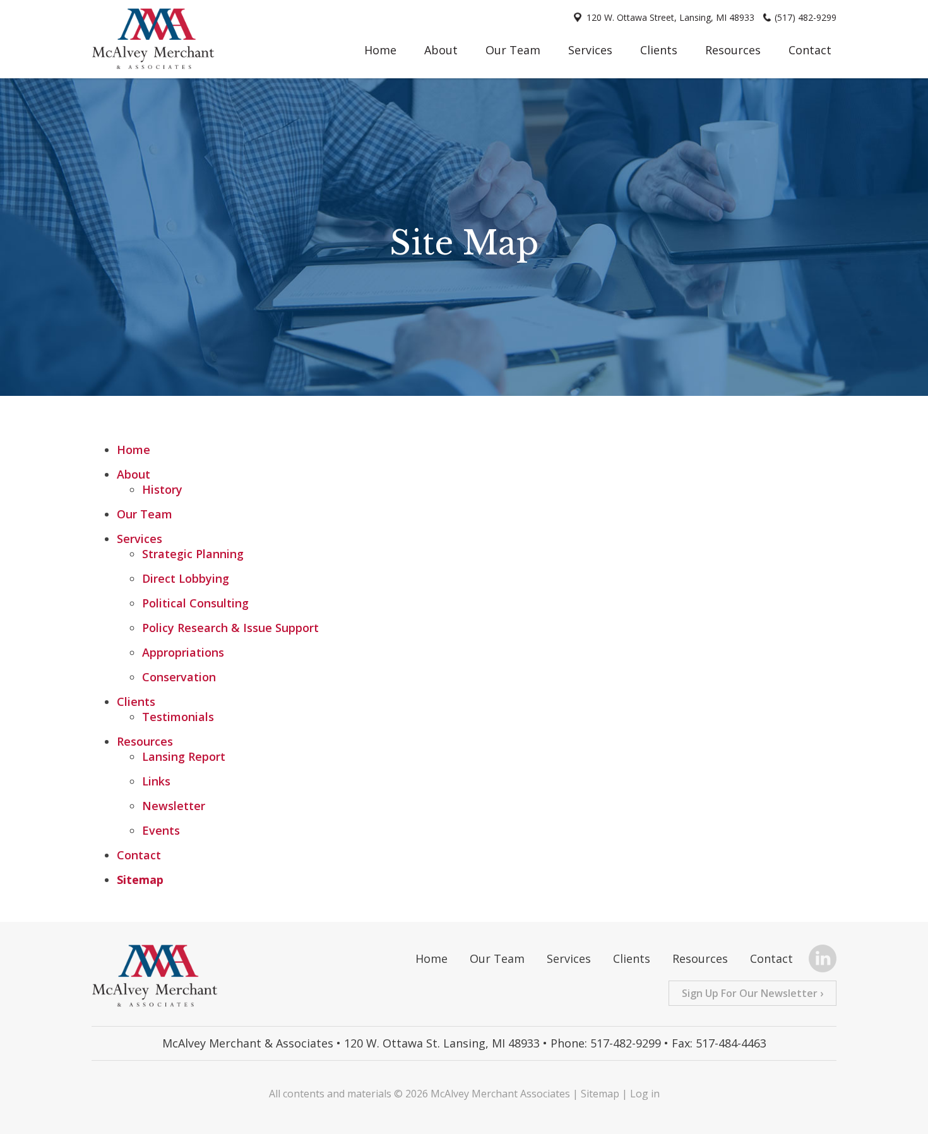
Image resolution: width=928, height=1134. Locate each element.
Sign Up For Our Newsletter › (752, 993)
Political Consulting (195, 603)
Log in (645, 1094)
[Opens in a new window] (817, 960)
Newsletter (173, 805)
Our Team (512, 49)
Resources (733, 49)
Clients (658, 49)
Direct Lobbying (185, 578)
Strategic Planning (193, 553)
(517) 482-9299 (805, 17)
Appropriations (183, 652)
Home (380, 49)
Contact (809, 49)
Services (590, 49)
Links (156, 781)
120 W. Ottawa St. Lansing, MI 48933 (442, 1043)
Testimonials (178, 716)
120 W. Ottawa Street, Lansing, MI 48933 (670, 17)
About (441, 49)
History (162, 489)
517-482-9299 (625, 1043)
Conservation (179, 676)
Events (161, 830)
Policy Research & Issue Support (230, 627)
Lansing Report (183, 756)
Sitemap (140, 879)
